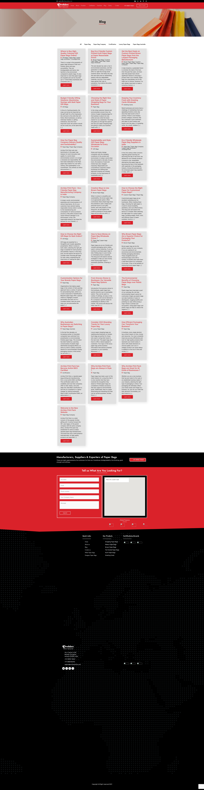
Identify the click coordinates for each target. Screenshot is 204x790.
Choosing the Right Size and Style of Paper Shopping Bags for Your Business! (101, 101)
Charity (110, 5)
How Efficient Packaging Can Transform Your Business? (132, 324)
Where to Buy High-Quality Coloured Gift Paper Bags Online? (69, 53)
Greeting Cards (128, 104)
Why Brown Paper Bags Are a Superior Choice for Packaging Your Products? (132, 237)
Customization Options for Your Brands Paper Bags (71, 279)
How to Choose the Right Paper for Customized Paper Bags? (132, 190)
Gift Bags (65, 57)
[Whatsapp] (138, 1)
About (77, 5)
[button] (142, 5)
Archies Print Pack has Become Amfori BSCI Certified (70, 368)
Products (83, 5)
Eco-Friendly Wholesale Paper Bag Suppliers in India (131, 142)
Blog (105, 5)
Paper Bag (87, 44)
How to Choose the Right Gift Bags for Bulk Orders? (71, 235)
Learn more (66, 85)
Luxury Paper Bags (124, 44)
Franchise (99, 5)
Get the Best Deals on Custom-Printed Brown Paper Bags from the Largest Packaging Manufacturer (131, 55)
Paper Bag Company (99, 44)
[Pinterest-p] (143, 1)
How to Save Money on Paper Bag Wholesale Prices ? (100, 236)
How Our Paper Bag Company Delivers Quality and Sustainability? (71, 142)
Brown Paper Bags (98, 60)
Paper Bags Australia (139, 44)
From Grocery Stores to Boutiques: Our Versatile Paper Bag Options (101, 280)
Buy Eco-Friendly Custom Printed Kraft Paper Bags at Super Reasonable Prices (101, 54)
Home (72, 5)
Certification (92, 5)
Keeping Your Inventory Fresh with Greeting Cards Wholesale (131, 100)
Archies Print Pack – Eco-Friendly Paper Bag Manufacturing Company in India (71, 191)
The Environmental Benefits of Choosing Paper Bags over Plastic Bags (132, 281)
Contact (117, 5)
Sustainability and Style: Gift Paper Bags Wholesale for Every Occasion (101, 143)
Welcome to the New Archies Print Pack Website (69, 410)
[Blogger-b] (135, 1)
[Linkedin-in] (140, 1)
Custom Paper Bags (130, 195)
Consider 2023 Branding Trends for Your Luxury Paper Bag (101, 324)
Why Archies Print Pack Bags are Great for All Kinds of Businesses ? (131, 368)
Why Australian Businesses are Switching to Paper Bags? (71, 324)
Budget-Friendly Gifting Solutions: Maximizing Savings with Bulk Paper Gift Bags (71, 101)
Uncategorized (75, 59)
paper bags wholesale (129, 148)
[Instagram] (146, 1)
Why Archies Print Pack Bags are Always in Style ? (101, 368)
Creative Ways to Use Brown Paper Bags (100, 189)
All (80, 44)
